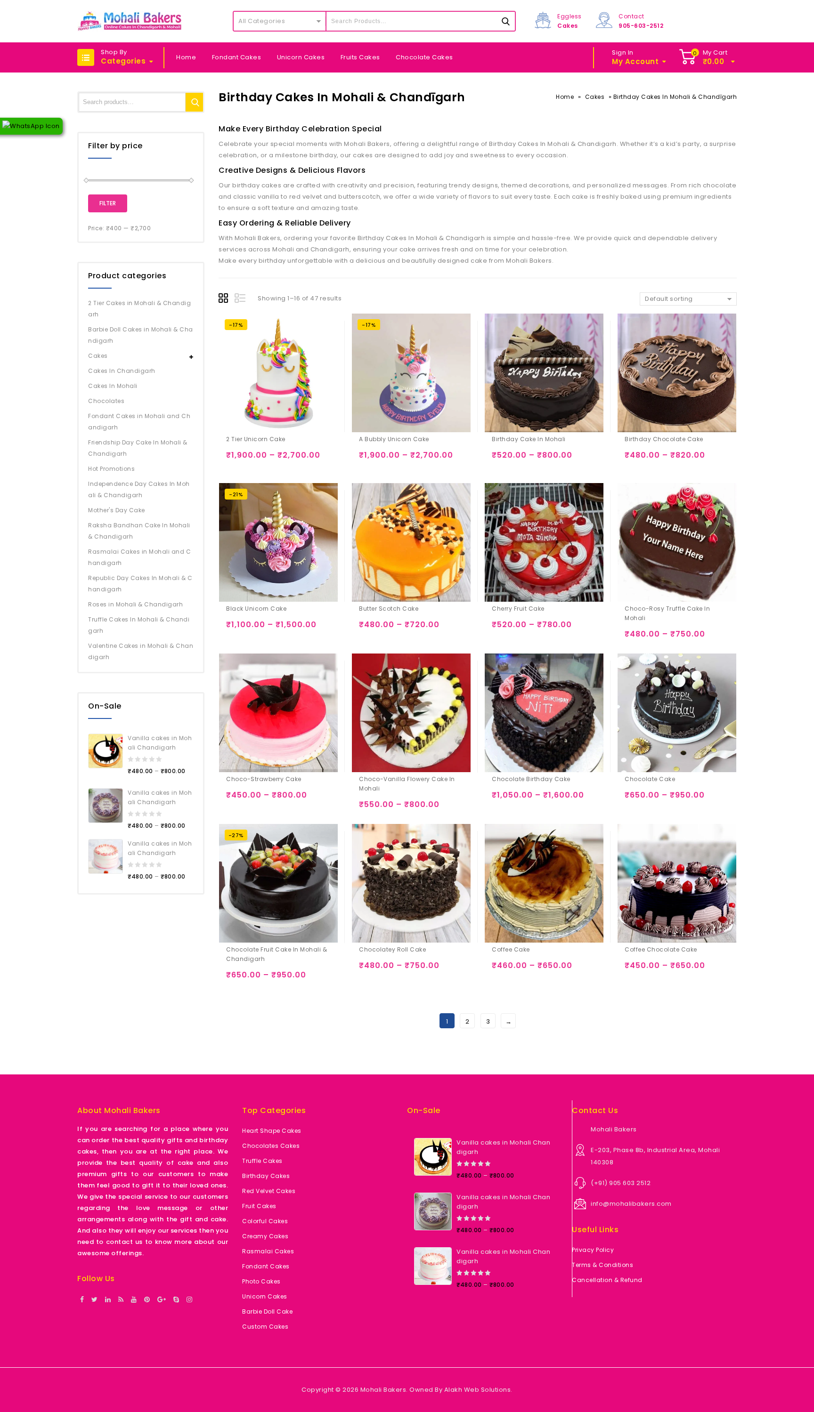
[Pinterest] (147, 1299)
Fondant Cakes (236, 57)
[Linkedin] (108, 1299)
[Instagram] (189, 1299)
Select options (235, 459)
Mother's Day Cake (116, 510)
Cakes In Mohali (113, 386)
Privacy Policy (593, 1250)
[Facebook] (82, 1299)
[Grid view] (225, 299)
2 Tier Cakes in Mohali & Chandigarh (139, 308)
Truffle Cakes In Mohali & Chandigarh (138, 625)
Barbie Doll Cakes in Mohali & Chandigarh (140, 335)
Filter (107, 203)
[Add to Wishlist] (253, 459)
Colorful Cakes (265, 1221)
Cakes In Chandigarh (121, 371)
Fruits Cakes (360, 57)
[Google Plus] (162, 1299)
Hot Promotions (111, 469)
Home (186, 57)
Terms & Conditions (602, 1265)
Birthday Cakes (266, 1176)
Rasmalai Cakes (268, 1251)
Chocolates (106, 401)
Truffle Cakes (262, 1161)
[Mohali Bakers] (129, 21)
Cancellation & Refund (607, 1280)
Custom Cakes (265, 1327)
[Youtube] (134, 1299)
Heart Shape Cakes (271, 1131)
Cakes (595, 97)
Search (195, 102)
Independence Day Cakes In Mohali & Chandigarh (139, 489)
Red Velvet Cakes (268, 1191)
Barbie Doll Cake (267, 1311)
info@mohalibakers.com (631, 1203)
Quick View (272, 459)
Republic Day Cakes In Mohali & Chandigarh (140, 583)
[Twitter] (95, 1299)
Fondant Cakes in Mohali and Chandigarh (139, 421)
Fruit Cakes (259, 1206)
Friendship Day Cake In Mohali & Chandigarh (137, 448)
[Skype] (176, 1299)
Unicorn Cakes (301, 57)
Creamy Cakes (265, 1236)
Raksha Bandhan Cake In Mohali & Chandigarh (139, 531)
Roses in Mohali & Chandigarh (135, 604)
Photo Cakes (261, 1281)
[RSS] (121, 1299)
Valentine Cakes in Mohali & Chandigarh (140, 651)
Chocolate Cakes (424, 57)
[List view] (241, 299)
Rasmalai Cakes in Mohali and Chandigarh (139, 557)
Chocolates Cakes (271, 1146)
